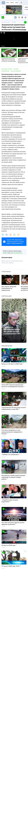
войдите (5, 253)
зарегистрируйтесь (16, 253)
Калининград (5, 71)
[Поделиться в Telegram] (3, 235)
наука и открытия (16, 71)
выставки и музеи (7, 69)
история (15, 69)
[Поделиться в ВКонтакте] (6, 235)
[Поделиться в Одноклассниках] (10, 235)
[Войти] (22, 17)
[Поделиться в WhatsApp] (14, 235)
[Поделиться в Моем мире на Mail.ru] (18, 235)
